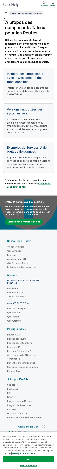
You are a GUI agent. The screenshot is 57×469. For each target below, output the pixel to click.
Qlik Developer (14, 251)
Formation (12, 255)
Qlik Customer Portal (17, 263)
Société (11, 385)
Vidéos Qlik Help (15, 246)
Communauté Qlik (28, 426)
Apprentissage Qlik (16, 259)
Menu (53, 5)
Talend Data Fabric (16, 296)
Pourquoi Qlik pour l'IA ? (19, 351)
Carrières (12, 409)
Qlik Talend (13, 288)
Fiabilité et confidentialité (19, 343)
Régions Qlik (13, 371)
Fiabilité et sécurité (16, 339)
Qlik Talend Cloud (16, 292)
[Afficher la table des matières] (6, 13)
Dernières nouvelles (17, 413)
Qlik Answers (13, 312)
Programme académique (19, 401)
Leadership (13, 389)
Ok (28, 459)
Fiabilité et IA (13, 347)
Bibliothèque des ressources (21, 267)
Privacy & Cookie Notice (23, 453)
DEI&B (10, 397)
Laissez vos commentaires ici (24, 221)
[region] (28, 450)
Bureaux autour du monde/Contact (24, 417)
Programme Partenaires (19, 405)
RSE (9, 393)
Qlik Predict (13, 316)
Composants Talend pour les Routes (26, 13)
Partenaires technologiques (21, 363)
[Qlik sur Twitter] (43, 426)
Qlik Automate (14, 321)
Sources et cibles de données (22, 367)
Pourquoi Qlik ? (14, 334)
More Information (28, 465)
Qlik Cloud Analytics (17, 308)
